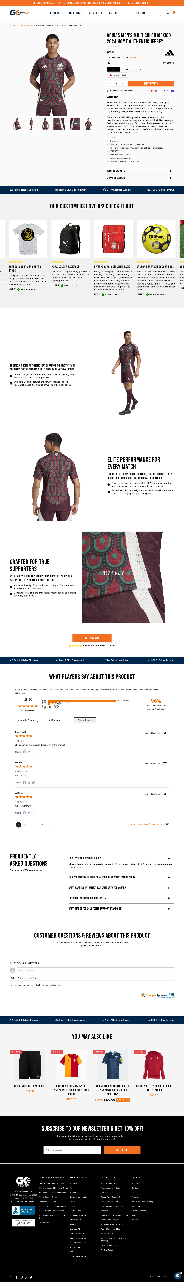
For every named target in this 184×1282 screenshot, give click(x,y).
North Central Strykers (110, 1220)
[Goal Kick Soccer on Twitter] (31, 1277)
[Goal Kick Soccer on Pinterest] (26, 1277)
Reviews (135, 1220)
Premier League (76, 13)
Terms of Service (139, 1211)
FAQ (133, 1192)
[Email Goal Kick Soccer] (12, 1277)
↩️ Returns (135, 1259)
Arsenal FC (74, 1192)
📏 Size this (135, 1253)
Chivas (73, 1206)
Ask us (133, 57)
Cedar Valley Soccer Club (112, 1197)
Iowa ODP (105, 1211)
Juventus (73, 1224)
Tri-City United (107, 1250)
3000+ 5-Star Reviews (162, 189)
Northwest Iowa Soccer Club (113, 1224)
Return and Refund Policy (142, 1202)
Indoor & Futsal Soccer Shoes (51, 1211)
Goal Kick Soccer (164, 1277)
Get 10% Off (122, 1150)
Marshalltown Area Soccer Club (114, 1215)
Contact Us (112, 13)
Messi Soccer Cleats (47, 1202)
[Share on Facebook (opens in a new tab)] (24, 752)
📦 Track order (170, 1253)
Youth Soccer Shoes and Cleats (52, 1192)
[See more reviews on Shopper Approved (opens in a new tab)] (33, 752)
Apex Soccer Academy (110, 1188)
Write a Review (85, 720)
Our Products (55, 13)
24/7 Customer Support (119, 189)
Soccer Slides (44, 1223)
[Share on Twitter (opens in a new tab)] (29, 752)
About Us (135, 1183)
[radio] (92, 701)
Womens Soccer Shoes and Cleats (53, 1188)
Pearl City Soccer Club (110, 1229)
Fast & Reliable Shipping (26, 189)
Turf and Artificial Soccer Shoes (52, 1206)
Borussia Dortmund (78, 1197)
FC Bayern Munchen (78, 1215)
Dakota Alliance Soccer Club (113, 1206)
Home (12, 25)
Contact (135, 1188)
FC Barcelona (75, 1211)
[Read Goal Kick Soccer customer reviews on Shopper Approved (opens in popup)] (23, 1223)
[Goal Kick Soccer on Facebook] (17, 1277)
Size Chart (136, 1206)
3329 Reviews (31, 710)
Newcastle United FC (78, 1242)
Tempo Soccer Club (109, 1245)
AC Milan (73, 1183)
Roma (72, 1252)
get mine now (92, 637)
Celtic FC (73, 1202)
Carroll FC (105, 1192)
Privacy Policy (137, 1197)
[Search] (158, 13)
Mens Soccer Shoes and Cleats (52, 1183)
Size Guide (170, 63)
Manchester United (78, 1238)
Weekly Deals (95, 13)
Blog (133, 1215)
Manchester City (77, 1233)
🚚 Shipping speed (152, 1253)
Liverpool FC (75, 1229)
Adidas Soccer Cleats (48, 1197)
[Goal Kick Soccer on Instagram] (21, 1277)
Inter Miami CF (76, 1220)
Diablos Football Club (109, 1202)
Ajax (71, 1188)
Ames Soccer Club (109, 1183)
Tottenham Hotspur (78, 1256)
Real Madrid (75, 1247)
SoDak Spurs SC (107, 1233)
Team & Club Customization (72, 189)
